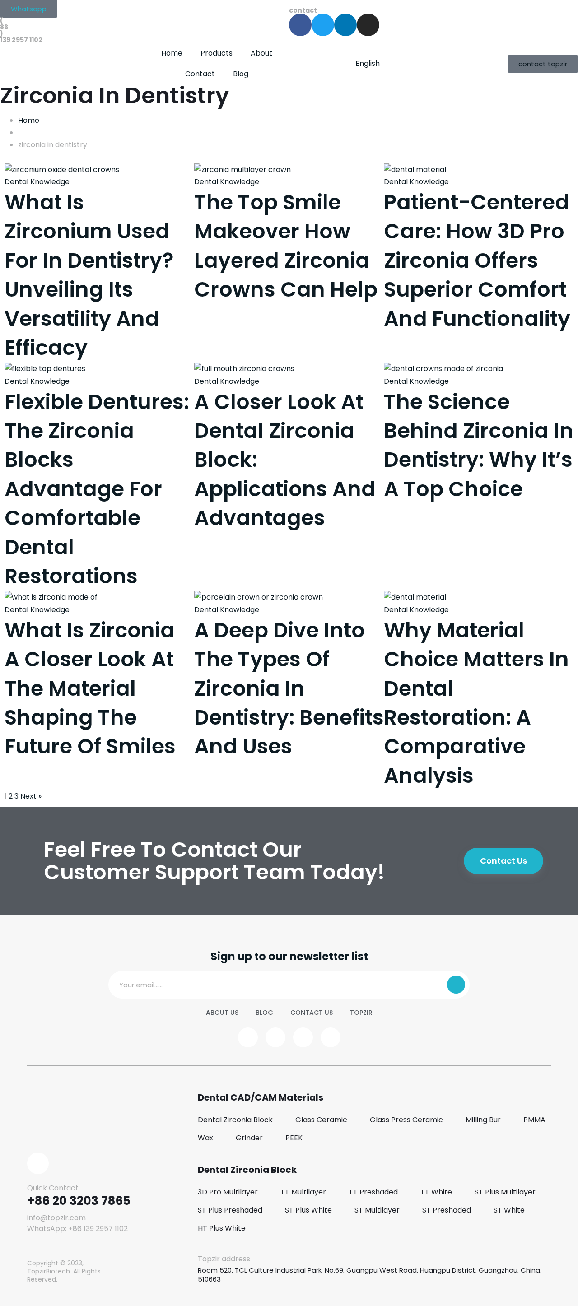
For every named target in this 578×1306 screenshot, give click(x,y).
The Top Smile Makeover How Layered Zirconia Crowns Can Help (286, 246)
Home (171, 53)
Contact (200, 74)
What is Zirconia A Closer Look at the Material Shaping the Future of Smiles (90, 688)
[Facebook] (300, 25)
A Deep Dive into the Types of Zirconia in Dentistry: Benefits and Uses (289, 688)
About (261, 53)
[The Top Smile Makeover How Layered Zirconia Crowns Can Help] (242, 169)
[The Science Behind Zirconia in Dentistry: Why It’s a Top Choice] (443, 368)
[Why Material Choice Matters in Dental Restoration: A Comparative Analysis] (415, 596)
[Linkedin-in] (345, 25)
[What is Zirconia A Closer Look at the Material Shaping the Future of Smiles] (51, 596)
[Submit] (456, 985)
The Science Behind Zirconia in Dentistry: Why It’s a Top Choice (478, 445)
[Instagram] (368, 25)
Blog (240, 74)
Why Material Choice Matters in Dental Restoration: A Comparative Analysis (476, 703)
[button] (28, 9)
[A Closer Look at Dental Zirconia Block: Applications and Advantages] (244, 368)
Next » (31, 796)
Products (216, 53)
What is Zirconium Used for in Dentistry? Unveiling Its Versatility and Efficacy (89, 275)
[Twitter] (323, 25)
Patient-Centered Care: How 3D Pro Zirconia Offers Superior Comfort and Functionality (477, 260)
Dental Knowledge (37, 182)
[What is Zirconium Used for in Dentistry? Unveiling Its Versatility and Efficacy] (62, 169)
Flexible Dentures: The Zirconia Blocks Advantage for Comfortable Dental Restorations (97, 488)
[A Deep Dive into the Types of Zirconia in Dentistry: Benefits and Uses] (258, 596)
